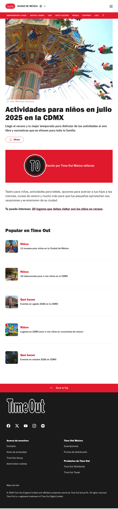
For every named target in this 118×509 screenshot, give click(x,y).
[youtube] (26, 426)
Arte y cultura (62, 16)
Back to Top (62, 388)
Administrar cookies (17, 464)
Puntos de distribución (75, 452)
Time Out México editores (77, 166)
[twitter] (17, 426)
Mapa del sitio (13, 486)
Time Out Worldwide (74, 467)
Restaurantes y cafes (16, 16)
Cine (50, 16)
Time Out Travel (72, 473)
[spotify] (43, 426)
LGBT (97, 16)
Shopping (86, 16)
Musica (75, 16)
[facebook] (8, 426)
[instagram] (34, 426)
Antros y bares (37, 16)
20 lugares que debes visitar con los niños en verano (67, 209)
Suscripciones (71, 446)
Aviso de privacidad (17, 452)
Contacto (11, 446)
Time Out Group (15, 458)
